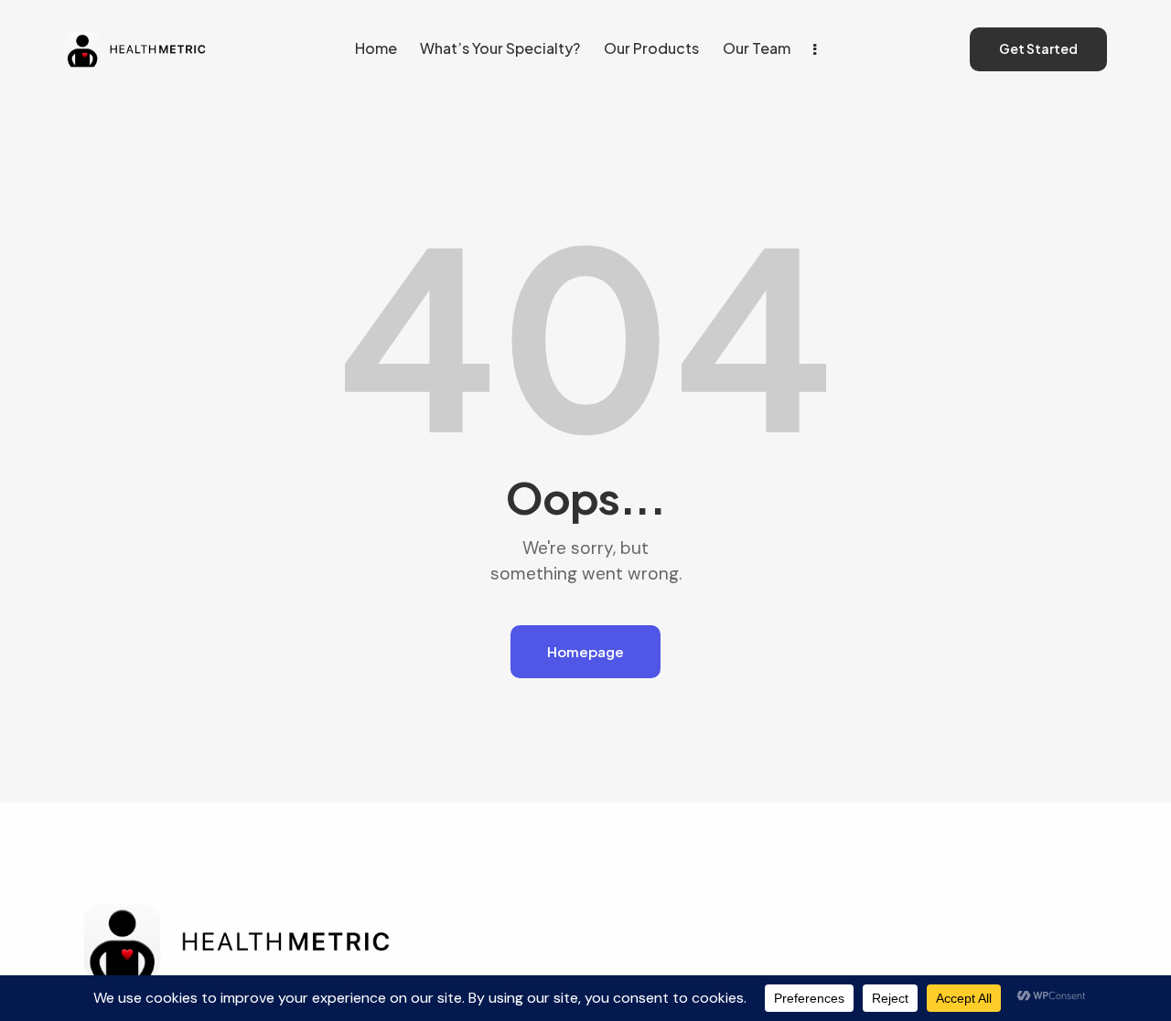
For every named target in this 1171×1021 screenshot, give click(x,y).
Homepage (585, 651)
